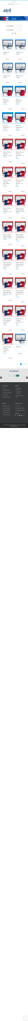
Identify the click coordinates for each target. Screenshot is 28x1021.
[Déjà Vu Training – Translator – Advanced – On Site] (20, 172)
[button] (1, 378)
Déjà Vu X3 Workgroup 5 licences (6, 100)
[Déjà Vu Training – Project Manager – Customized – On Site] (20, 282)
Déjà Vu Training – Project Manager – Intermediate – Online (7, 265)
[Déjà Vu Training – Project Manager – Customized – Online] (7, 310)
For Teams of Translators (18, 392)
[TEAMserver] (20, 339)
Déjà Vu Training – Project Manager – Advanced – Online (7, 292)
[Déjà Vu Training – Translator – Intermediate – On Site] (20, 144)
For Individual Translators (18, 388)
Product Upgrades (6, 390)
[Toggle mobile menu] (25, 8)
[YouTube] (19, 415)
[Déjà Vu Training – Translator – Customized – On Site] (20, 310)
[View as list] (15, 33)
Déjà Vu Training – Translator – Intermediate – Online (7, 182)
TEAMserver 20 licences (6, 76)
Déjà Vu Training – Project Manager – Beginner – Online (7, 236)
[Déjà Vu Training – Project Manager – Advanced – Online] (7, 282)
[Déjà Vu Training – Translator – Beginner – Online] (7, 144)
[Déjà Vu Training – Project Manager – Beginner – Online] (7, 226)
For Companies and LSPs (20, 396)
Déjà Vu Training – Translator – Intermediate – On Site (20, 154)
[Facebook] (15, 415)
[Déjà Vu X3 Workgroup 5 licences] (7, 91)
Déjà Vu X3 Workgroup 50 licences (19, 127)
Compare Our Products (7, 392)
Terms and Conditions (14, 426)
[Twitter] (17, 415)
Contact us (18, 406)
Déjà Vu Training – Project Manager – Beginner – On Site (20, 209)
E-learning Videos (6, 410)
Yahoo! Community (6, 414)
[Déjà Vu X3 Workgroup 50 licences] (20, 117)
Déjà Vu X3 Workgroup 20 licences (6, 127)
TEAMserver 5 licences (6, 53)
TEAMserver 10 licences (19, 53)
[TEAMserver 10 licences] (20, 44)
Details (8, 59)
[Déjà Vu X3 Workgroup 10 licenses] (20, 91)
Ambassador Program (20, 408)
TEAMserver (18, 347)
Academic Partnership (20, 410)
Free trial (4, 388)
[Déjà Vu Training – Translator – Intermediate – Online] (7, 172)
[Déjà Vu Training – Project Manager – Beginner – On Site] (20, 200)
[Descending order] (21, 25)
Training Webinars (6, 412)
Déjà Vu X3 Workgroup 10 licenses (19, 100)
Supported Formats (7, 397)
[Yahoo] (23, 415)
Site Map (19, 425)
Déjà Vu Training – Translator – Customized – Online (7, 349)
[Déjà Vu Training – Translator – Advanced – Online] (7, 200)
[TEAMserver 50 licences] (20, 68)
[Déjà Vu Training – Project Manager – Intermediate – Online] (7, 254)
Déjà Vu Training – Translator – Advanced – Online (7, 209)
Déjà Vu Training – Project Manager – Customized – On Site (20, 293)
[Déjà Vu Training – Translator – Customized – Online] (7, 339)
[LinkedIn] (21, 415)
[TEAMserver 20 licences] (7, 68)
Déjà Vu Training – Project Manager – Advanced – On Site (20, 265)
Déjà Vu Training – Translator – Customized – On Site (20, 321)
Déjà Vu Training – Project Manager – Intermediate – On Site (20, 237)
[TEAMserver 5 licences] (7, 44)
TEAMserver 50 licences (19, 76)
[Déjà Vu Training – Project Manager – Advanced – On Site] (20, 254)
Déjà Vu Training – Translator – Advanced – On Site (20, 182)
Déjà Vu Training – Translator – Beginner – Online (7, 153)
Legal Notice (23, 425)
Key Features (5, 394)
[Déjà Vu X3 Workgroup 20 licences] (7, 117)
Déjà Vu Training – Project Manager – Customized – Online (7, 321)
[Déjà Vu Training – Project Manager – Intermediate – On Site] (20, 226)
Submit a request (6, 408)
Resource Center (6, 406)
